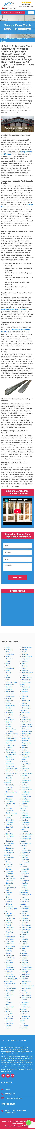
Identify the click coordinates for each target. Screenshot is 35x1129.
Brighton (9, 722)
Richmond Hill (26, 818)
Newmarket (26, 738)
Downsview (10, 841)
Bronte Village (11, 729)
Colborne (9, 801)
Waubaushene (26, 981)
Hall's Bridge (10, 958)
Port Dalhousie (27, 789)
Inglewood (9, 993)
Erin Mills (9, 899)
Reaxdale (25, 815)
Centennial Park (11, 768)
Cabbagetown (11, 740)
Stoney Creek (26, 895)
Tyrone (24, 958)
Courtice (9, 815)
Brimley (8, 724)
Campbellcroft (11, 754)
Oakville (24, 750)
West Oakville (26, 993)
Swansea (25, 918)
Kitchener (9, 1018)
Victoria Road (26, 965)
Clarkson (9, 789)
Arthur (8, 670)
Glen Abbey (10, 939)
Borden (8, 703)
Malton (24, 663)
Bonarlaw (9, 701)
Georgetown (10, 937)
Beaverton (9, 687)
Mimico (24, 703)
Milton (24, 698)
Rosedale (25, 832)
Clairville (9, 787)
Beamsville (10, 684)
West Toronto (26, 995)
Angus (8, 661)
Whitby (24, 1004)
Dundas (8, 869)
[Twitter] (8, 1076)
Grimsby (9, 951)
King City (9, 1014)
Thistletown (26, 930)
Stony (24, 897)
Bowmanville (10, 705)
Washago (25, 972)
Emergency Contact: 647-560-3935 (18, 1126)
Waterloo (25, 979)
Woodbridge (26, 1016)
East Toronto (10, 878)
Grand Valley (10, 946)
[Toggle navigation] (31, 12)
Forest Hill (9, 930)
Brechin (8, 717)
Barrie (8, 680)
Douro (8, 838)
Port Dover (25, 792)
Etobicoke (9, 906)
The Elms (25, 923)
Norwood (25, 747)
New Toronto (26, 733)
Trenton (24, 948)
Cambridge (10, 750)
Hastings (9, 965)
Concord (9, 808)
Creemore (9, 822)
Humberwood (11, 988)
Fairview (9, 913)
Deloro (8, 829)
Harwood (9, 962)
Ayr (7, 675)
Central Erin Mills (12, 771)
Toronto (24, 944)
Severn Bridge (26, 850)
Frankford (9, 932)
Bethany (9, 689)
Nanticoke (25, 729)
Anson (8, 666)
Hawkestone (10, 967)
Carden (8, 761)
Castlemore (10, 766)
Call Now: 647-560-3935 (13, 13)
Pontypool (25, 785)
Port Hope (25, 794)
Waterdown (26, 974)
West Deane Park (28, 986)
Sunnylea (25, 911)
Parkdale (25, 771)
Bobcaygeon (10, 696)
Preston (24, 804)
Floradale (9, 923)
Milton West (26, 701)
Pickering (25, 782)
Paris (23, 766)
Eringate (9, 904)
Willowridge (26, 1014)
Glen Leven (10, 941)
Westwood (25, 1002)
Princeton (25, 810)
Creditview (10, 820)
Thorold (24, 941)
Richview (25, 820)
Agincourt (9, 649)
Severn (24, 848)
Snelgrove (25, 874)
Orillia (24, 759)
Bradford (11, 39)
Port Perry (25, 799)
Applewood (10, 668)
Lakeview (9, 1023)
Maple (24, 668)
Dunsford (9, 874)
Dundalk (9, 867)
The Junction (26, 925)
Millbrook (25, 696)
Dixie (8, 832)
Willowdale (25, 1011)
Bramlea (9, 710)
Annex (8, 663)
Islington (9, 1002)
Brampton (9, 712)
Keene (8, 1004)
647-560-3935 (10, 1094)
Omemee (25, 754)
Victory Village (27, 967)
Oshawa (24, 761)
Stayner (24, 885)
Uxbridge (25, 960)
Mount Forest (26, 719)
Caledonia (9, 747)
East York (9, 881)
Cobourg (9, 799)
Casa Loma (10, 764)
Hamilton (9, 960)
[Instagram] (12, 1076)
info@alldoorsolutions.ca (14, 1098)
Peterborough (26, 780)
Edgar (8, 885)
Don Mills (9, 834)
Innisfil (8, 1000)
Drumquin (9, 864)
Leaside (8, 1025)
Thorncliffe (25, 932)
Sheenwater (26, 853)
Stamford (25, 883)
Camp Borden (11, 752)
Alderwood (10, 654)
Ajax (7, 652)
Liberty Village (27, 647)
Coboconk (9, 797)
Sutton (24, 913)
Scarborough (26, 836)
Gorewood (10, 944)
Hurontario (10, 990)
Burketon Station (12, 733)
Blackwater (10, 694)
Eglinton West (11, 888)
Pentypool (25, 778)
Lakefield (9, 1021)
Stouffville (25, 899)
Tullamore (25, 955)
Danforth (9, 825)
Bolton (8, 698)
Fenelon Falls (10, 918)
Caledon (9, 743)
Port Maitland (26, 797)
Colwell (8, 806)
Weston (24, 1000)
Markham (25, 670)
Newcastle (25, 736)
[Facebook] (3, 1076)
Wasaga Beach (27, 969)
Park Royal (25, 768)
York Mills (25, 1025)
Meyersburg (26, 687)
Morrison (25, 717)
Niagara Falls (26, 743)
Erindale (9, 902)
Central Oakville (11, 773)
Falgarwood (10, 916)
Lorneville (25, 661)
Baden (8, 677)
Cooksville (9, 810)
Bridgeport (10, 719)
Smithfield (25, 869)
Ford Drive (9, 927)
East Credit (10, 876)
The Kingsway (26, 927)
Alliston (8, 656)
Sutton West (26, 916)
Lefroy (8, 1028)
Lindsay (24, 649)
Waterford (25, 976)
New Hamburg (27, 731)
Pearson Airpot (27, 773)
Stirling (24, 888)
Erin (7, 897)
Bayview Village (11, 682)
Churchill (9, 778)
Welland (24, 983)
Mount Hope (26, 722)
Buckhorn (9, 731)
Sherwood (25, 860)
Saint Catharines (27, 834)
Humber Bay (10, 976)
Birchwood (10, 691)
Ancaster (9, 659)
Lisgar (24, 652)
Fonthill (8, 925)
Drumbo (9, 862)
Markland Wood (27, 673)
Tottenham (25, 946)
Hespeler (9, 972)
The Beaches (26, 920)
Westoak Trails (27, 997)
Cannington (10, 759)
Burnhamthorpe (11, 738)
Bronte (8, 726)
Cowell (8, 818)
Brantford (9, 715)
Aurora (8, 673)
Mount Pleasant (27, 724)
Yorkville (25, 1028)
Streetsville (25, 906)
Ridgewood (26, 822)
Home (3, 39)
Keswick (9, 1011)
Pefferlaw (25, 775)
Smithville (25, 871)
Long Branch (26, 659)
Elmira (8, 890)
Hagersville (10, 955)
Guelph (8, 953)
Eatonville (9, 883)
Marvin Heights (27, 677)
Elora (8, 895)
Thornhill (25, 939)
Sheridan (25, 857)
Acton (8, 647)
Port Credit (25, 787)
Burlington (9, 736)
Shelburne (25, 855)
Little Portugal (27, 656)
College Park (10, 804)
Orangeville (25, 757)
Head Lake (10, 969)
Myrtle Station (27, 726)
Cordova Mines (11, 813)
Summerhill (25, 909)
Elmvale (9, 892)
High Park (9, 974)
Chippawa (9, 775)
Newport (25, 740)
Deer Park (9, 827)
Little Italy (25, 654)
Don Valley (10, 836)
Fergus (8, 920)
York (23, 1023)
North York (25, 745)
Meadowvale (26, 680)
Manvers (25, 666)
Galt (7, 934)
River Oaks (25, 825)
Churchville (10, 785)
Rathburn (25, 813)
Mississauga (26, 705)
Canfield (9, 757)
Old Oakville (26, 752)
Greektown (10, 948)
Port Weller (25, 801)
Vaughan (25, 962)
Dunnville (9, 871)
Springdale (25, 881)
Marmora (25, 675)
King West (9, 1016)
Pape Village (26, 764)
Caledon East (10, 745)
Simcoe (24, 867)
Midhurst (25, 689)
